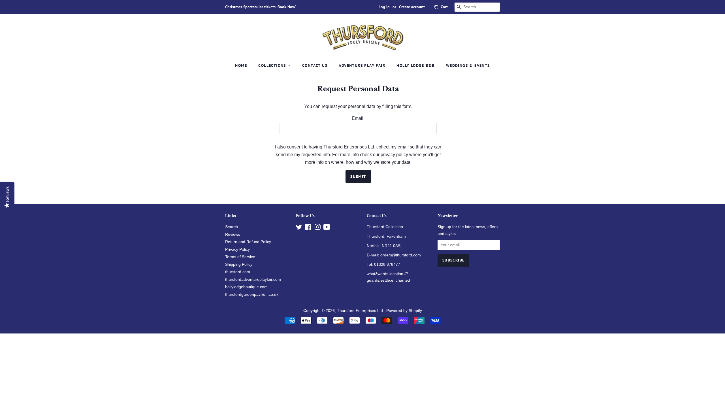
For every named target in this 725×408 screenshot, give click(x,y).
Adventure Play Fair (362, 65)
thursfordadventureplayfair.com (253, 279)
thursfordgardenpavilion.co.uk (251, 294)
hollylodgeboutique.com (246, 287)
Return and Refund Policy (248, 242)
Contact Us (314, 65)
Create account (412, 6)
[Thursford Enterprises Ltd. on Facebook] (308, 228)
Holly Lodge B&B (415, 65)
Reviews (232, 234)
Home (241, 65)
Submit (358, 176)
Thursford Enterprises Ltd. (360, 311)
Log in (384, 6)
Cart (444, 6)
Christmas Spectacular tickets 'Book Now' (260, 6)
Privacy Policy (237, 249)
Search (231, 227)
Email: (358, 118)
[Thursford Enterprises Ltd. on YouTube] (326, 228)
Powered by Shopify (404, 311)
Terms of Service (240, 257)
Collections (272, 65)
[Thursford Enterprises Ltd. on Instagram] (317, 228)
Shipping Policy (238, 264)
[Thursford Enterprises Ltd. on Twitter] (299, 228)
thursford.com (237, 272)
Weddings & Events (468, 65)
